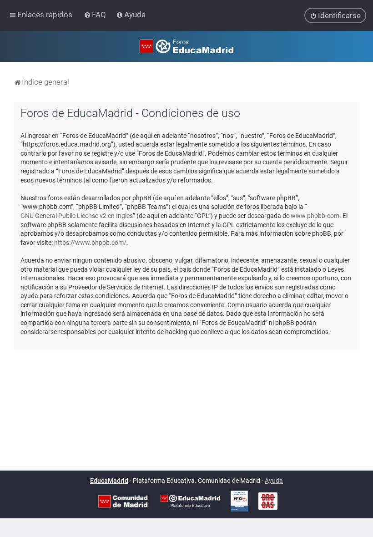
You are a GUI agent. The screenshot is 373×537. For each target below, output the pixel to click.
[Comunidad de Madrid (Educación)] (123, 501)
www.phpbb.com (315, 215)
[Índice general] (186, 46)
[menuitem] (95, 14)
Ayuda (274, 480)
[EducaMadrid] (190, 501)
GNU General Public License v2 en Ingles (76, 215)
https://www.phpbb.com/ (90, 242)
